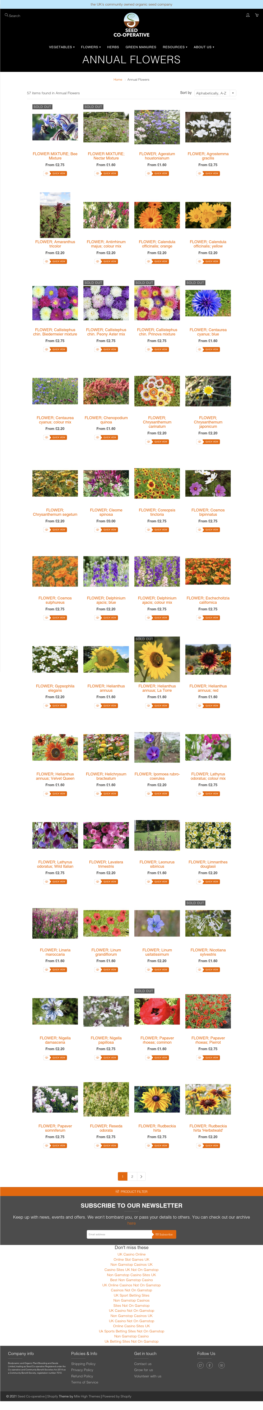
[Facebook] (209, 1365)
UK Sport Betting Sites (131, 1295)
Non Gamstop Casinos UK (132, 1264)
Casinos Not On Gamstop (131, 1290)
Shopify (52, 1396)
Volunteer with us (147, 1376)
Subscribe (166, 1234)
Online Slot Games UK (131, 1259)
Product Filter (134, 1192)
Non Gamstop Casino (131, 1336)
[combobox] (215, 93)
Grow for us (143, 1370)
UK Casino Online (132, 1254)
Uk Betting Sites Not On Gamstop (132, 1341)
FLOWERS (90, 47)
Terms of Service (84, 1382)
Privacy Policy (82, 1370)
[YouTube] (221, 1365)
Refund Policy (82, 1376)
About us (203, 47)
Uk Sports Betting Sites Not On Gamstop (131, 1331)
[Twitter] (200, 1365)
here (131, 1223)
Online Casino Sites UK (131, 1326)
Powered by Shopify (117, 1396)
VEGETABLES (61, 47)
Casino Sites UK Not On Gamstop (131, 1269)
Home (118, 79)
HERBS (113, 47)
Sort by (186, 92)
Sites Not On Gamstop (131, 1305)
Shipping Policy (83, 1363)
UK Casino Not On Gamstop (131, 1310)
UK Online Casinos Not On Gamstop (131, 1285)
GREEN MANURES (141, 47)
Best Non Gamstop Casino (131, 1280)
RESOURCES (174, 47)
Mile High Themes (87, 1396)
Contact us (143, 1363)
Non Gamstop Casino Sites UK (131, 1275)
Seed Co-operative (31, 1396)
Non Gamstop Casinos (131, 1300)
